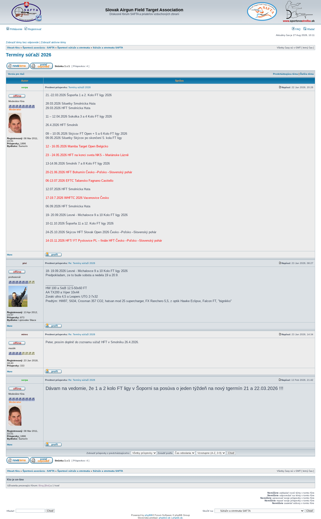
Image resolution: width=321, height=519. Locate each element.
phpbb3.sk (164, 517)
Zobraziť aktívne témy (53, 42)
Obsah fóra (13, 47)
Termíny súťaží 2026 (28, 54)
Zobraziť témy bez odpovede (22, 42)
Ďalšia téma (307, 74)
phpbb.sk (177, 517)
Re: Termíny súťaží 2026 (81, 263)
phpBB (148, 515)
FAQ (298, 29)
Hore (9, 254)
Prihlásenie (15, 29)
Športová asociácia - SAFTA (39, 47)
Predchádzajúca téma (285, 74)
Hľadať (310, 29)
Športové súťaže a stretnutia (73, 47)
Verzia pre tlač (16, 74)
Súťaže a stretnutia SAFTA (108, 47)
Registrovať (34, 29)
